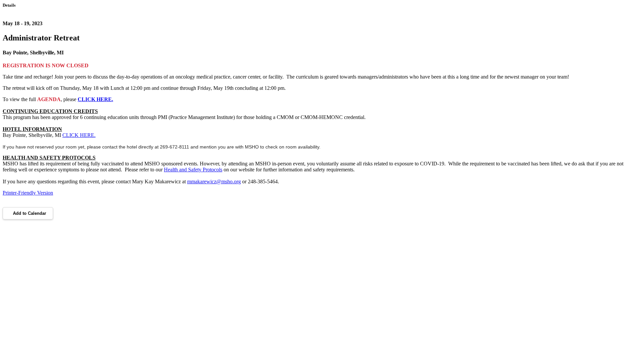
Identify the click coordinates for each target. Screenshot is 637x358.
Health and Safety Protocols (193, 169)
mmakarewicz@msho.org (214, 181)
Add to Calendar (29, 213)
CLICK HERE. (95, 99)
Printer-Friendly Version (28, 193)
